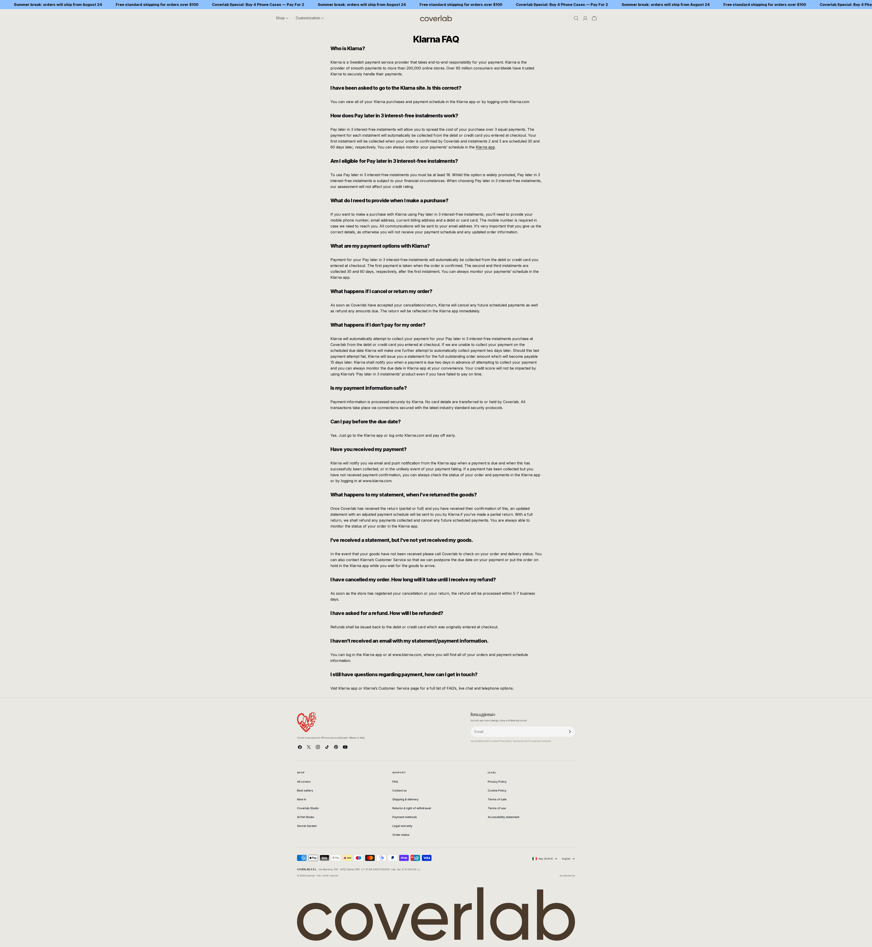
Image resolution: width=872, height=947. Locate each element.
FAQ (395, 781)
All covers (304, 781)
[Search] (576, 18)
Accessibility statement (503, 817)
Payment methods (404, 817)
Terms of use (497, 808)
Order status (400, 834)
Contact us (399, 790)
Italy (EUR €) (546, 858)
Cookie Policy (497, 790)
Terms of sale (497, 799)
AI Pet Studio (305, 817)
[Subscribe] (570, 731)
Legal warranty (402, 826)
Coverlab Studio (308, 808)
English (566, 858)
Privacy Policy (497, 781)
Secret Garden (307, 826)
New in (301, 799)
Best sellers (305, 790)
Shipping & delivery (405, 799)
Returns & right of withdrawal (411, 808)
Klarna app (485, 147)
